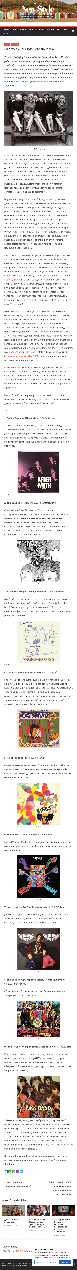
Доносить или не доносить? (12, 1220)
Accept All (65, 1262)
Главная (6, 29)
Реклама (6, 33)
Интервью (50, 29)
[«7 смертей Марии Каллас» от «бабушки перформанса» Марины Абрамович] (63, 1206)
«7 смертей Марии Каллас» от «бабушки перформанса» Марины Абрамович (62, 1225)
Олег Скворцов (19, 53)
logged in (21, 1250)
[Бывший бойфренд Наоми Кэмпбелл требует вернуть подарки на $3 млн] (38, 1206)
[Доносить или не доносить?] (13, 1206)
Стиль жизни (14, 44)
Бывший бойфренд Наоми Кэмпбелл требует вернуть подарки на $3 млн (38, 1223)
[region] (52, 1256)
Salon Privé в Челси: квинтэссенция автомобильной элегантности (60, 1188)
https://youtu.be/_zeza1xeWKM (21, 355)
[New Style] (38, 2)
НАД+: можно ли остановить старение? (18, 1183)
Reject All (53, 1262)
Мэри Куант (10, 279)
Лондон (23, 29)
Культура (32, 29)
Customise (40, 1262)
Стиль (41, 29)
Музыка (7, 44)
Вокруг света (62, 29)
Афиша (14, 29)
